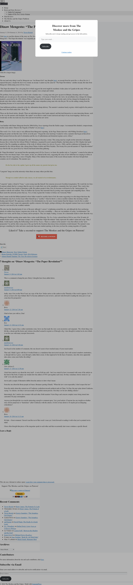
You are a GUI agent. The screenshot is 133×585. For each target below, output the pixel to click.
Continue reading (67, 52)
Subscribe (45, 46)
